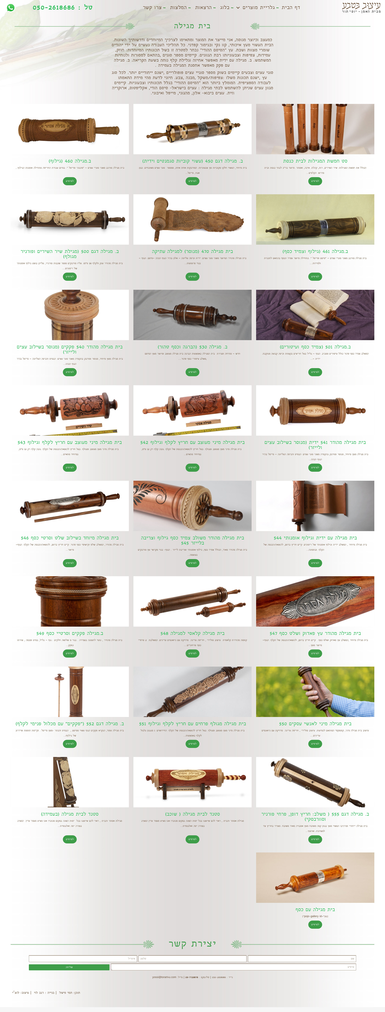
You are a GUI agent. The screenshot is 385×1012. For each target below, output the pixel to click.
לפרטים (315, 181)
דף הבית (291, 8)
